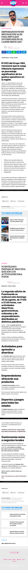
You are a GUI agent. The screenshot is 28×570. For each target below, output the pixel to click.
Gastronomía (14, 501)
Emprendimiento (16, 499)
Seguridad (19, 559)
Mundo (14, 559)
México (10, 559)
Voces (23, 559)
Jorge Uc (11, 281)
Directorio (5, 559)
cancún (3, 499)
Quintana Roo (10, 208)
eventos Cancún (5, 501)
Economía (23, 206)
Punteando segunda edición (9, 502)
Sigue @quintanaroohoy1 (9, 543)
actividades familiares (16, 498)
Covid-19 (14, 561)
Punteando (21, 501)
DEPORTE (8, 499)
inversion (3, 208)
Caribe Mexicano (15, 206)
